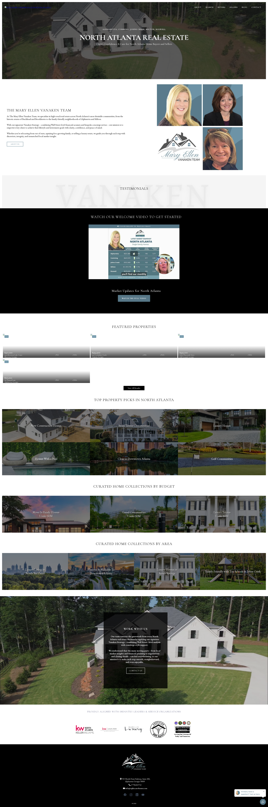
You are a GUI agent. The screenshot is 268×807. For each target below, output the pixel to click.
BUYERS (221, 7)
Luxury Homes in (167, 569)
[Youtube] (143, 795)
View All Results (134, 388)
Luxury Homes (222, 425)
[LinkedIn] (137, 795)
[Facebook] (125, 795)
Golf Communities (222, 459)
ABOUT (197, 7)
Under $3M (222, 516)
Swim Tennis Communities (134, 425)
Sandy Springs (167, 573)
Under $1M (46, 516)
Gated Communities (134, 512)
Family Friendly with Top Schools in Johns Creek (233, 571)
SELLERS (233, 7)
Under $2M (134, 516)
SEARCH (209, 7)
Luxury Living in (35, 569)
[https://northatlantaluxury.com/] (28, 7)
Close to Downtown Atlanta (134, 459)
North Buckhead (35, 573)
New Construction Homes (46, 425)
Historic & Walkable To (101, 569)
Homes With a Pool (46, 459)
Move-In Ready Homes (46, 512)
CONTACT (256, 7)
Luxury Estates (222, 512)
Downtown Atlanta (101, 573)
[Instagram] (131, 795)
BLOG (244, 7)
